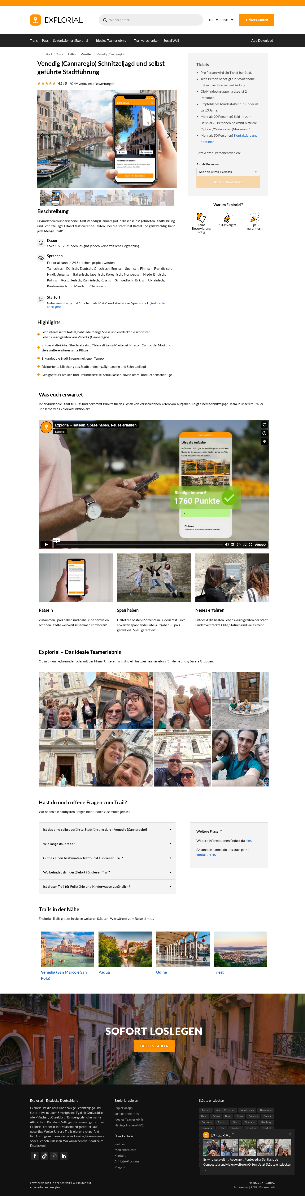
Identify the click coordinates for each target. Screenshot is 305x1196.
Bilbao (216, 1116)
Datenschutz (267, 1187)
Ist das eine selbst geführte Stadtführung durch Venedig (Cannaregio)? (95, 829)
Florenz (222, 1122)
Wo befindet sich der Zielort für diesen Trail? (76, 872)
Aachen (206, 1110)
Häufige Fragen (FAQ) (129, 1125)
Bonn (228, 1116)
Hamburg (266, 1122)
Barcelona (265, 1110)
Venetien (86, 54)
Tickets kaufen (256, 20)
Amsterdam (247, 1110)
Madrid (267, 1128)
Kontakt (120, 1155)
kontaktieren (205, 855)
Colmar (268, 1116)
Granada (249, 1122)
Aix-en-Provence (225, 1110)
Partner (119, 1144)
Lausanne (207, 1128)
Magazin (120, 1167)
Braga (240, 1116)
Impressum (241, 1187)
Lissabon (235, 1128)
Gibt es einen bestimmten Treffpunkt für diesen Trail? (83, 858)
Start (49, 54)
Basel (204, 1116)
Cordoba (207, 1122)
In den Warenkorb (228, 182)
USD (225, 20)
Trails (60, 54)
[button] (107, 830)
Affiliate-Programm (127, 1161)
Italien (72, 54)
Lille (221, 1128)
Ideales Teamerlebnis (129, 1119)
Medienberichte (125, 1150)
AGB (254, 1187)
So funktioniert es (126, 1114)
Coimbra (253, 1116)
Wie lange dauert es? (59, 844)
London (251, 1128)
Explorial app (123, 1108)
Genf (235, 1122)
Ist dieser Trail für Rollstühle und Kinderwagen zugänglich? (86, 886)
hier (248, 840)
